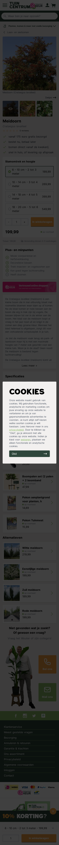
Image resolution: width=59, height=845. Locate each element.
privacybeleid (16, 429)
